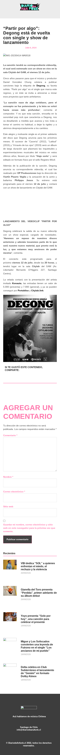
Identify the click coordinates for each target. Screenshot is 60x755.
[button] (30, 14)
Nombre (8, 477)
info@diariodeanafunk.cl (29, 730)
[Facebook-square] (29, 732)
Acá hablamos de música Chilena (29, 716)
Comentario (10, 435)
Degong (40, 85)
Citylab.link (37, 290)
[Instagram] (24, 732)
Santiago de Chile (29, 727)
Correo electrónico (14, 491)
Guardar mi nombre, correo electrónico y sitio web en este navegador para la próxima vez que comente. (29, 528)
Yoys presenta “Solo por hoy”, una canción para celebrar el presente (36, 618)
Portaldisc (23, 290)
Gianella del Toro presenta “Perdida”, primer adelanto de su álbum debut (39, 592)
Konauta (16, 283)
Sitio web (8, 506)
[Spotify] (33, 732)
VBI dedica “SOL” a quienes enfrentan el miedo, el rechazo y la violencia (38, 566)
